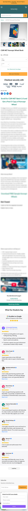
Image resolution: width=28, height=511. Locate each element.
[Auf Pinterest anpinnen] (10, 93)
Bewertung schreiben (14, 304)
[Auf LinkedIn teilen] (7, 93)
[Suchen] (25, 15)
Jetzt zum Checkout (14, 74)
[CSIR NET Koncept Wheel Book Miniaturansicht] (9, 44)
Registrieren (23, 487)
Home (2, 20)
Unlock (14, 506)
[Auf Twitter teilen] (5, 93)
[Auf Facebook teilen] (2, 93)
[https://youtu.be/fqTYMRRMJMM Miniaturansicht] (4, 44)
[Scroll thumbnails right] (26, 44)
